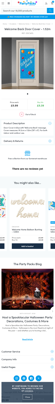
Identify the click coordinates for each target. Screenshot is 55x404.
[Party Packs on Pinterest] (24, 378)
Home (5, 24)
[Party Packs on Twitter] (39, 378)
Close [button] (27, 397)
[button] (27, 63)
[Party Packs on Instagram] (17, 378)
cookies (29, 391)
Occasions (12, 24)
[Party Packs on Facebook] (31, 378)
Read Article (27, 339)
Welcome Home (24, 24)
